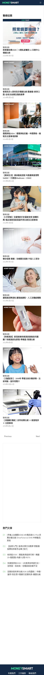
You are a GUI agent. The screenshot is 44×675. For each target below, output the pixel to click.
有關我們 (11, 673)
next (38, 436)
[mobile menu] (40, 3)
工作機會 (22, 673)
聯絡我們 (32, 673)
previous (7, 436)
